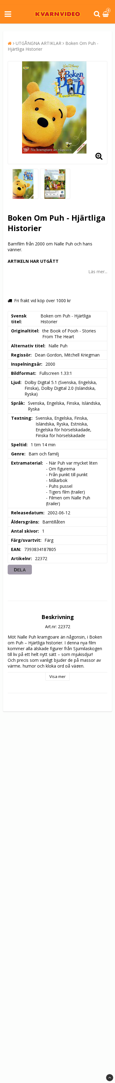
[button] (106, 14)
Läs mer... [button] (97, 271)
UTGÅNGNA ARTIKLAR (38, 43)
